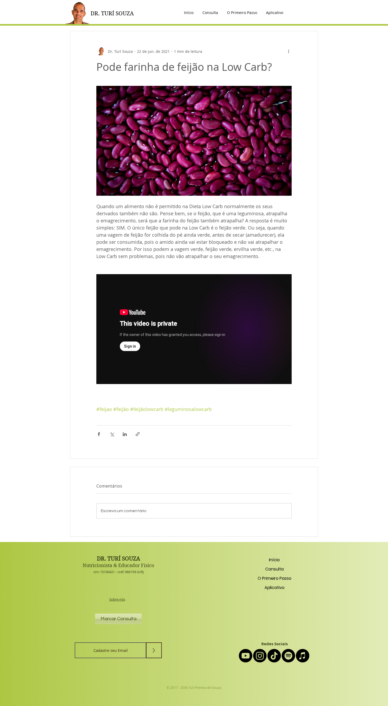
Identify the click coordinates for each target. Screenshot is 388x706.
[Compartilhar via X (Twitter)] (111, 434)
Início (274, 560)
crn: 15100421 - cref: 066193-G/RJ (118, 571)
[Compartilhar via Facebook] (98, 434)
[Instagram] (260, 655)
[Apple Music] (302, 655)
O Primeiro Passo (274, 578)
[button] (275, 12)
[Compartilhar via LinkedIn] (124, 434)
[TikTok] (274, 655)
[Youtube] (245, 655)
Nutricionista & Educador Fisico (118, 565)
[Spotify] (288, 655)
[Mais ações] (288, 51)
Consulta (274, 569)
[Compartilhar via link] (137, 434)
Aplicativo (274, 588)
